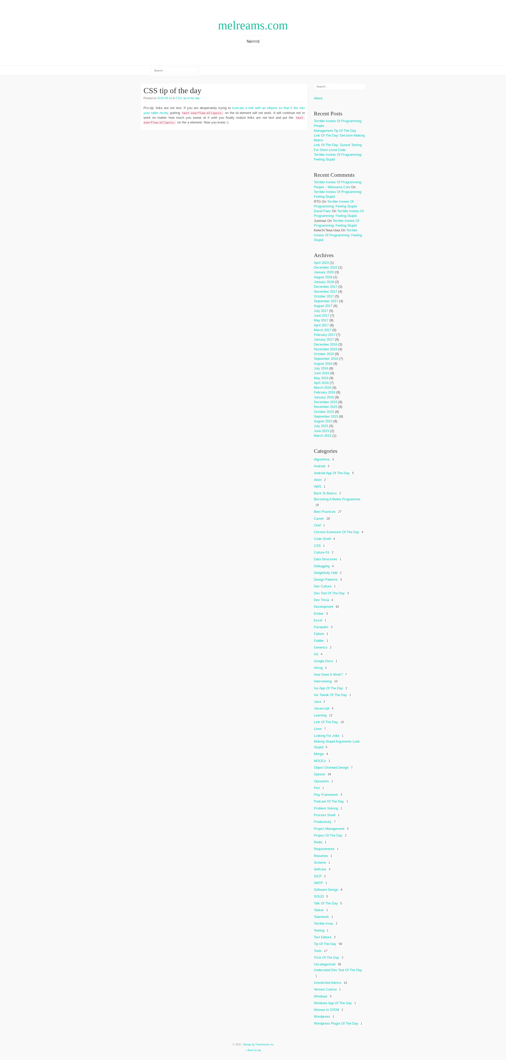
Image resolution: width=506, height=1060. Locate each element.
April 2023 (321, 263)
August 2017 (323, 306)
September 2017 (326, 301)
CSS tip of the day (172, 90)
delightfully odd (325, 573)
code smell (322, 539)
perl (317, 788)
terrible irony (323, 923)
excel (318, 620)
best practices (325, 512)
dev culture (322, 586)
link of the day (326, 722)
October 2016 (324, 354)
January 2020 (324, 272)
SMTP (318, 883)
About (318, 98)
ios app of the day (328, 688)
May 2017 (321, 320)
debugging (321, 566)
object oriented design (331, 767)
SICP (318, 876)
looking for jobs (326, 736)
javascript (321, 708)
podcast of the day (329, 801)
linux (318, 729)
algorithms (322, 459)
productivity (322, 822)
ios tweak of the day (330, 695)
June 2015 (321, 431)
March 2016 (322, 387)
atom (318, 480)
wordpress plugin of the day (336, 1023)
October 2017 (324, 296)
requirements (324, 849)
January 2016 (324, 397)
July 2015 (321, 426)
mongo (319, 754)
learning (320, 715)
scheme (320, 862)
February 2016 (324, 392)
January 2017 (324, 339)
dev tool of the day (329, 593)
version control (325, 989)
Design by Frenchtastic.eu (258, 1044)
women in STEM (326, 1010)
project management (329, 829)
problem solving (326, 808)
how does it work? (328, 674)
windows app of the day (333, 1003)
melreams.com (253, 25)
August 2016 (323, 364)
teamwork (321, 917)
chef (317, 525)
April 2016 (321, 383)
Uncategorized (324, 964)
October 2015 (324, 412)
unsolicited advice (327, 983)
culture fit (321, 552)
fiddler (319, 641)
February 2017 (324, 335)
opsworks (321, 781)
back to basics (325, 493)
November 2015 (325, 407)
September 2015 (326, 416)
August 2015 (323, 421)
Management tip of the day (335, 131)
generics (320, 647)
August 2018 (323, 277)
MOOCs (320, 761)
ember (319, 613)
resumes (321, 856)
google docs (323, 661)
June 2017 (321, 315)
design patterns (326, 579)
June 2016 (321, 373)
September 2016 (326, 359)
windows (320, 996)
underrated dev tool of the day (338, 970)
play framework (326, 795)
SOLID (319, 896)
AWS (317, 486)
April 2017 (321, 325)
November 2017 (325, 291)
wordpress (322, 1016)
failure (319, 634)
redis (318, 842)
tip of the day (191, 98)
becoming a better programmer (337, 499)
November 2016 (325, 349)
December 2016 (325, 344)
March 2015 (322, 436)
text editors (322, 937)
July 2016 (321, 368)
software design (326, 890)
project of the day (328, 835)
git (316, 654)
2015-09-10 (164, 98)
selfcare (320, 869)
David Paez (322, 211)
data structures (325, 559)
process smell (324, 815)
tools (318, 951)
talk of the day (326, 903)
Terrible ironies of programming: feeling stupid (338, 235)
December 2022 (325, 267)
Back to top (254, 1050)
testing (319, 930)
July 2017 (321, 311)
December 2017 (325, 287)
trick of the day (326, 957)
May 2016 (321, 378)
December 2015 (325, 402)
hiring (318, 668)
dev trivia (321, 600)
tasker (319, 910)
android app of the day (332, 473)
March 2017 (322, 330)
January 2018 (324, 282)
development (323, 607)
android (319, 466)
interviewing (323, 681)
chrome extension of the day (336, 532)
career (319, 519)
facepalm (321, 627)
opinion (319, 774)
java (317, 702)
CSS (179, 98)
